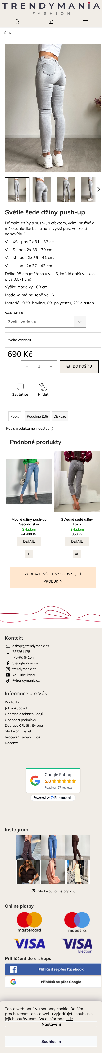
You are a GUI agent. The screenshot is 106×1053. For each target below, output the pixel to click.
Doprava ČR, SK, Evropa (24, 725)
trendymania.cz (24, 669)
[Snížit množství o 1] (27, 367)
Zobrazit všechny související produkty (53, 578)
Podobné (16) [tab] (37, 416)
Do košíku (82, 366)
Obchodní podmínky (20, 720)
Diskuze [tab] (60, 416)
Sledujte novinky (25, 663)
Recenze (12, 743)
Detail (29, 541)
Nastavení (51, 1024)
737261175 (21, 651)
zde (69, 1018)
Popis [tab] (14, 416)
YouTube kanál (23, 675)
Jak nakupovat (16, 708)
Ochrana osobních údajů (24, 714)
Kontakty (12, 702)
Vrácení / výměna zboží (23, 737)
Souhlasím (51, 1041)
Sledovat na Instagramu (57, 891)
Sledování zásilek (18, 731)
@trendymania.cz (26, 680)
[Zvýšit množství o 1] (51, 367)
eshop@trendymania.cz (30, 646)
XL (77, 554)
